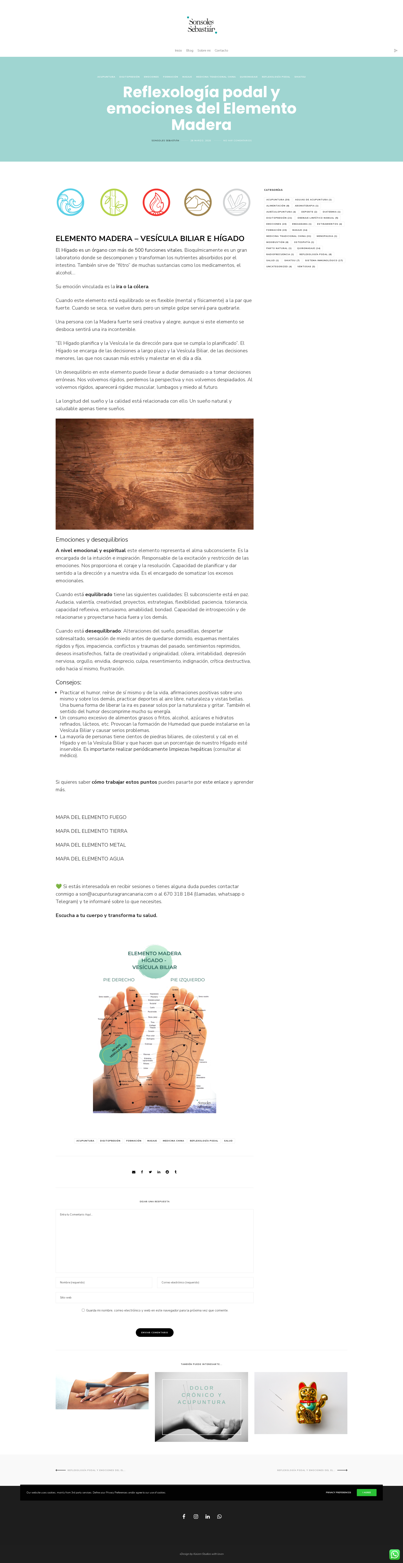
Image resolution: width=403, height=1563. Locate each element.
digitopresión (110, 1140)
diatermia (332, 211)
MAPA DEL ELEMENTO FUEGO (91, 817)
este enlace (216, 782)
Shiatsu (300, 76)
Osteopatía (304, 242)
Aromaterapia (307, 205)
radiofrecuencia (280, 254)
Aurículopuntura (281, 211)
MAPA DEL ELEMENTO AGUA (90, 858)
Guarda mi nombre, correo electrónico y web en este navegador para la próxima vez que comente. (157, 1310)
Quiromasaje (249, 76)
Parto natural (279, 248)
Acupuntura (106, 76)
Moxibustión (277, 242)
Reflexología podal (276, 76)
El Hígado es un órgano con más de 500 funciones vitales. (119, 250)
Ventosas (306, 266)
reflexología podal (204, 1140)
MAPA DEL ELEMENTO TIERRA (91, 831)
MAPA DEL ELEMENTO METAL (91, 845)
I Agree (366, 1492)
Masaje (187, 76)
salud (228, 1140)
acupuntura (85, 1140)
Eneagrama (302, 224)
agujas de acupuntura (313, 199)
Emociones (151, 76)
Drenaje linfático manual (318, 218)
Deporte (309, 211)
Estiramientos (329, 224)
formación (133, 1140)
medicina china (173, 1140)
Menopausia (327, 236)
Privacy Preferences (338, 1492)
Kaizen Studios (202, 1554)
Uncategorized (279, 266)
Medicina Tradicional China (216, 76)
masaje (152, 1140)
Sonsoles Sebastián (165, 140)
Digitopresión (129, 76)
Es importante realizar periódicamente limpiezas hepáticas (147, 749)
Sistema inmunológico (324, 260)
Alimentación (277, 205)
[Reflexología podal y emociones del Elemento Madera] (134, 1172)
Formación (170, 76)
